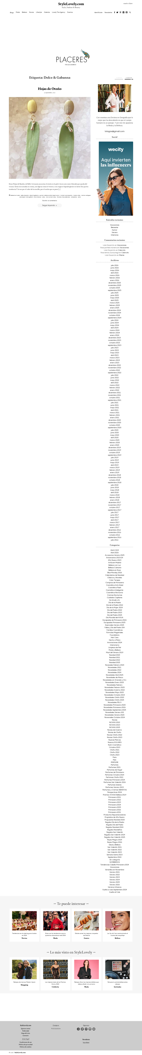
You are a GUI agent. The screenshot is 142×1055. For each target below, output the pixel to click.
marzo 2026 (114, 275)
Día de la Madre (114, 602)
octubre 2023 (114, 342)
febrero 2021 (114, 415)
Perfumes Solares (114, 785)
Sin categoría (114, 860)
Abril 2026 (115, 552)
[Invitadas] (117, 978)
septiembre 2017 (114, 510)
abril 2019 (114, 465)
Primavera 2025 (114, 807)
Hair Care (114, 637)
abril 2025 (114, 300)
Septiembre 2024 (114, 857)
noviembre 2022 (114, 367)
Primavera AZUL (114, 812)
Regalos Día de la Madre (114, 822)
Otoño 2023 (114, 755)
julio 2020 (114, 430)
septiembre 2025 (114, 290)
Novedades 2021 (114, 667)
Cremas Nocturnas (114, 595)
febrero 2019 (114, 470)
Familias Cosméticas (115, 630)
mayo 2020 (114, 435)
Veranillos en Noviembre (114, 869)
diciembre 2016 (114, 530)
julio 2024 (114, 320)
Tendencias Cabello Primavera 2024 (114, 865)
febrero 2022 (114, 387)
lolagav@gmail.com (114, 131)
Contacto (26, 1035)
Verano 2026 (114, 884)
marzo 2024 (114, 330)
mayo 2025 (114, 298)
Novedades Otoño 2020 (114, 697)
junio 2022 (115, 377)
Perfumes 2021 (115, 767)
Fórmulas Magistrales (114, 632)
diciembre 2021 (114, 392)
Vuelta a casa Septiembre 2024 (114, 889)
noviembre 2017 (114, 505)
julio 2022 (114, 375)
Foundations (114, 635)
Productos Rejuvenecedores (115, 815)
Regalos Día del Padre (114, 825)
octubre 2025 (114, 288)
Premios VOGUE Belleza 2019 (114, 795)
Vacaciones (114, 225)
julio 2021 (114, 402)
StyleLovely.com (71, 4)
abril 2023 (114, 355)
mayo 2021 (114, 407)
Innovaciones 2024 (114, 642)
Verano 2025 (114, 882)
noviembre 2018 (114, 477)
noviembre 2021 (114, 395)
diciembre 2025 (114, 283)
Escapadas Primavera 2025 (114, 622)
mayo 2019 (114, 462)
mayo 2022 (114, 380)
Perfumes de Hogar (114, 770)
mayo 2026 (114, 270)
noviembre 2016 (114, 532)
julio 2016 (114, 540)
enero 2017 (114, 527)
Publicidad (25, 1031)
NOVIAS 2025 (114, 727)
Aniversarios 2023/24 (114, 557)
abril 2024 (114, 328)
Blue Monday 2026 (114, 572)
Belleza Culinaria (114, 567)
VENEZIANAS (74, 197)
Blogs (12, 13)
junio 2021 (115, 405)
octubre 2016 (114, 535)
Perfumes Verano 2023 (115, 787)
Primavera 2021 (114, 797)
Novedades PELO (114, 702)
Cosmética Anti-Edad (114, 585)
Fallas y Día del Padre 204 (115, 627)
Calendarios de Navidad (114, 575)
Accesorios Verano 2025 (114, 555)
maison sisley (76, 195)
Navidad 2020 (114, 655)
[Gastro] (86, 930)
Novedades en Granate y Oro (114, 680)
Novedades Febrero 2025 (115, 687)
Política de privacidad (25, 1044)
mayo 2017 (114, 517)
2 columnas (129, 77)
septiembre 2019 (114, 455)
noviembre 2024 (114, 313)
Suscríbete (86, 1043)
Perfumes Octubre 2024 (114, 775)
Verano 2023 (114, 877)
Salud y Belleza (114, 845)
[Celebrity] (55, 978)
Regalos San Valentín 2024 (114, 835)
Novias (31, 12)
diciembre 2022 (114, 365)
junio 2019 (115, 460)
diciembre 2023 (114, 338)
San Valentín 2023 (115, 852)
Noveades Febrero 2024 (114, 665)
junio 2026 (115, 268)
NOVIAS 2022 (114, 722)
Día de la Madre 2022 (114, 605)
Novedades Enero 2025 (114, 682)
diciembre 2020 (114, 420)
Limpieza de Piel (114, 647)
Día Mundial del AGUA (114, 617)
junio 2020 (115, 432)
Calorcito (121, 250)
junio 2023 (115, 350)
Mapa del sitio (25, 1033)
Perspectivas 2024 (114, 792)
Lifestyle (39, 12)
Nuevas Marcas (114, 740)
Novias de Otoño (114, 732)
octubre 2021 (114, 397)
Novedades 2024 (114, 672)
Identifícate (98, 12)
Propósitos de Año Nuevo (114, 817)
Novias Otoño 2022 (114, 735)
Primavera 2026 (114, 810)
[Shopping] (24, 978)
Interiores (114, 235)
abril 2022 (114, 382)
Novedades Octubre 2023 (114, 695)
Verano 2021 (114, 872)
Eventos (70, 12)
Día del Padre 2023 (114, 612)
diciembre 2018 (114, 475)
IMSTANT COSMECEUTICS (66, 195)
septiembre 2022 (114, 372)
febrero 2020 (114, 442)
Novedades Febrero (114, 685)
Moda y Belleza (114, 650)
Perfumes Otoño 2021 (114, 777)
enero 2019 (114, 472)
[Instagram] (123, 12)
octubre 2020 (114, 425)
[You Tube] (126, 12)
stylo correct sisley (51, 197)
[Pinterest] (120, 12)
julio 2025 (114, 293)
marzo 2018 (114, 495)
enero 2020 (114, 445)
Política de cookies (25, 1047)
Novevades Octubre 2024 (115, 717)
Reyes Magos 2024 (114, 840)
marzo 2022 (114, 385)
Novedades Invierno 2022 (115, 690)
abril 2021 (114, 410)
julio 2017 (114, 512)
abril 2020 (114, 437)
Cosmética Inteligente (114, 590)
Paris (114, 757)
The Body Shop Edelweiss (63, 197)
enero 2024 (114, 335)
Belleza (24, 12)
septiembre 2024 (114, 318)
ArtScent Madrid (114, 562)
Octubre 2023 (114, 747)
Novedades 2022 (114, 670)
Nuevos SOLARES (114, 742)
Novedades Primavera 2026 (115, 707)
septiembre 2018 (114, 482)
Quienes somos (25, 1028)
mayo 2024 (114, 325)
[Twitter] (117, 12)
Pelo (114, 760)
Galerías (47, 12)
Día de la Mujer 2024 (115, 607)
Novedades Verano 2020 (114, 715)
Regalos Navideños (114, 830)
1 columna (119, 77)
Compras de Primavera (115, 582)
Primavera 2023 (114, 802)
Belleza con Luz (114, 565)
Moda (18, 12)
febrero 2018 (114, 497)
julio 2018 (114, 485)
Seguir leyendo (48, 205)
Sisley (43, 197)
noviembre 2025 (114, 285)
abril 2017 (114, 520)
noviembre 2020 (114, 422)
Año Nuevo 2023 (114, 560)
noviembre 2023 (114, 340)
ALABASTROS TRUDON (15, 195)
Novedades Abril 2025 (114, 675)
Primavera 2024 (114, 805)
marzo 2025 (114, 303)
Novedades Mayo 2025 (115, 692)
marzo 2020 (114, 440)
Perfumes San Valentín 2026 (115, 782)
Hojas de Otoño (49, 89)
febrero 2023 (114, 360)
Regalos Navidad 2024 (114, 827)
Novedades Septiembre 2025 (114, 710)
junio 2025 (115, 295)
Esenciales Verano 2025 (114, 625)
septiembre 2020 (114, 427)
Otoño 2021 (114, 750)
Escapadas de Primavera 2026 (115, 620)
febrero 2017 (114, 525)
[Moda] (55, 930)
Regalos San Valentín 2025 (114, 837)
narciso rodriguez (86, 195)
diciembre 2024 (114, 310)
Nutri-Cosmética (114, 745)
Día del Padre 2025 (114, 615)
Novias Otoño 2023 (114, 737)
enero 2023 (114, 362)
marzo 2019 (114, 467)
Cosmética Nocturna (114, 592)
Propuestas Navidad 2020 (115, 820)
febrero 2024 (114, 333)
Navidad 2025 (114, 662)
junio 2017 (115, 515)
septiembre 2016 (114, 537)
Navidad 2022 (114, 660)
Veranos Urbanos (114, 887)
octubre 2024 (114, 315)
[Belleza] (117, 930)
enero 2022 (114, 390)
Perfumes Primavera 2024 (114, 780)
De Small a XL (114, 600)
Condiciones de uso (26, 1042)
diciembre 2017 (114, 502)
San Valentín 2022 (115, 850)
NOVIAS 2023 (114, 725)
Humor (114, 230)
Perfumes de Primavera (114, 772)
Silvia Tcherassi (37, 197)
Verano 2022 (114, 874)
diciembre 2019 (114, 447)
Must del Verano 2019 (114, 652)
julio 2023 (114, 347)
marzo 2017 (114, 522)
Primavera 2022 (114, 800)
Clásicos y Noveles (114, 577)
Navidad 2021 (114, 657)
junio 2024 (115, 323)
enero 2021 (114, 417)
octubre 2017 (114, 507)
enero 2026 (114, 280)
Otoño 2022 (114, 752)
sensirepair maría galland (26, 197)
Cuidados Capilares (114, 597)
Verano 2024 (114, 879)
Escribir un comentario (49, 200)
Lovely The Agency (58, 12)
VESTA (79, 197)
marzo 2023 (114, 357)
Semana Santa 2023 (114, 855)
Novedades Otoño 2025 (114, 700)
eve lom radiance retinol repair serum (49, 195)
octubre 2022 (114, 370)
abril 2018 (114, 492)
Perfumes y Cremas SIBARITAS (115, 790)
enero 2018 (114, 500)
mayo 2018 (114, 490)
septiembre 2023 (114, 345)
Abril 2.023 (114, 550)
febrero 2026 (114, 278)
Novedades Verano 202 (114, 712)
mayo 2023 (114, 352)
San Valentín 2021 (115, 847)
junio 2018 (115, 487)
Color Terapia (114, 580)
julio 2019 (114, 457)
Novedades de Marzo (114, 677)
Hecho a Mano (114, 640)
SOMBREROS (115, 862)
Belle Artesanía (25, 195)
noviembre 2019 (114, 450)
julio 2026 (114, 265)
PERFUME (114, 762)
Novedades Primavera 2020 (115, 705)
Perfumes (114, 765)
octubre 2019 (114, 452)
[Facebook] (114, 12)
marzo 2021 (114, 412)
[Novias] (24, 930)
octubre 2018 (114, 480)
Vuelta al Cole (114, 892)
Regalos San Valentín (114, 832)
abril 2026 (114, 273)
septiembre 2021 (114, 400)
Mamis (121, 255)
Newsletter (108, 12)
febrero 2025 (114, 305)
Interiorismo (114, 645)
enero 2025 (114, 308)
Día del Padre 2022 (114, 610)
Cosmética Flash (114, 587)
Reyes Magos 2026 (114, 842)
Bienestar (114, 227)
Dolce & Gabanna (34, 195)
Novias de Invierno (114, 730)
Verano (114, 232)
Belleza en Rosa (114, 570)
